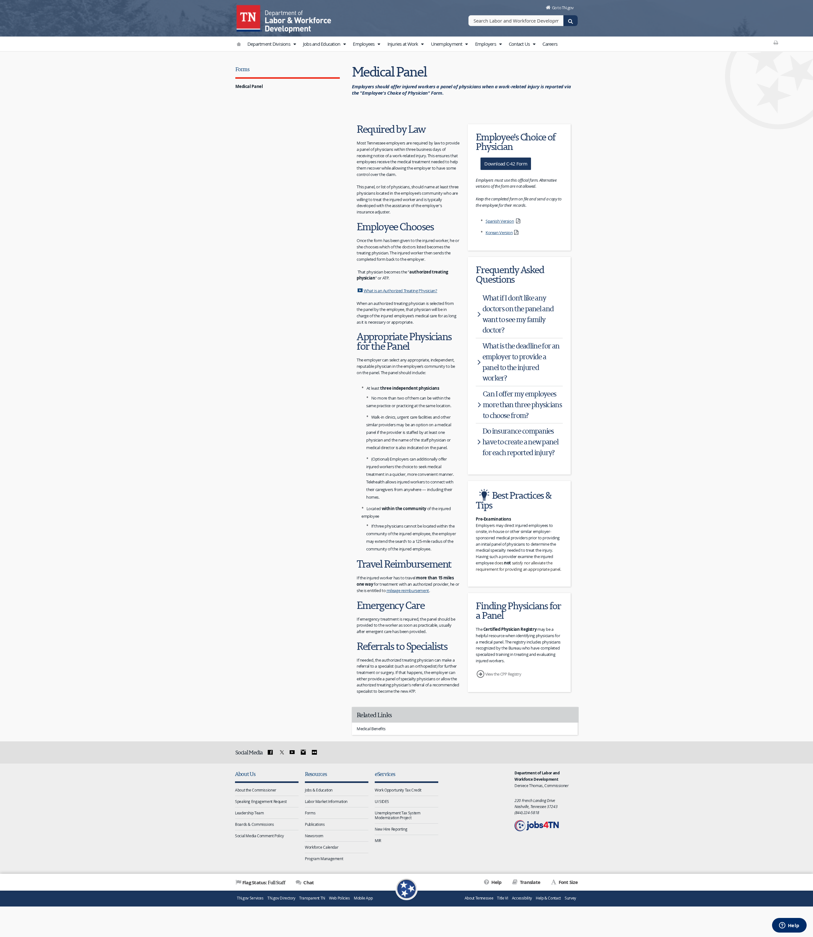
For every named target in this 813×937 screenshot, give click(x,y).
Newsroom (314, 835)
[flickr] (314, 752)
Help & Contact (548, 898)
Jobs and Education (322, 44)
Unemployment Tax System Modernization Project (397, 815)
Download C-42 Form (505, 163)
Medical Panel (249, 86)
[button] (294, 44)
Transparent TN (312, 898)
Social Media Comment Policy (259, 835)
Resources (316, 774)
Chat (308, 882)
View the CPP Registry (503, 674)
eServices (385, 774)
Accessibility (522, 898)
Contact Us (520, 44)
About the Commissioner (255, 789)
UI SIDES (382, 801)
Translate (529, 882)
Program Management (324, 858)
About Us (245, 774)
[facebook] (270, 752)
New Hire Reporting (391, 829)
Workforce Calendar (321, 847)
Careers (549, 44)
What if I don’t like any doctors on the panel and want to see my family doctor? (518, 313)
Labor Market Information (326, 801)
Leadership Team (249, 812)
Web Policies (339, 898)
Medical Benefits (371, 728)
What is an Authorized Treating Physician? (400, 290)
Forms (242, 69)
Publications (315, 824)
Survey (570, 898)
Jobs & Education (319, 789)
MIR (378, 840)
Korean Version (499, 232)
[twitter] (281, 752)
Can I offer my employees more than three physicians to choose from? (522, 404)
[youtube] (292, 752)
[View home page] (249, 17)
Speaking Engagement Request (261, 801)
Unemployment (447, 44)
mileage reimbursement (407, 590)
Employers (486, 44)
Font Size (567, 882)
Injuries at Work (403, 44)
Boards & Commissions (254, 824)
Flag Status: (263, 882)
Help (495, 882)
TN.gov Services (250, 898)
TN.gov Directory (281, 898)
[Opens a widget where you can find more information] (789, 926)
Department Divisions (269, 44)
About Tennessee (479, 898)
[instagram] (303, 752)
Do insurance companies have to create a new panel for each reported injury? (520, 441)
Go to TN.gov (563, 7)
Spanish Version (500, 221)
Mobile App (363, 898)
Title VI (502, 898)
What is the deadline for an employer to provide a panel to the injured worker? (520, 361)
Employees (364, 44)
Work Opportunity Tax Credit (398, 789)
